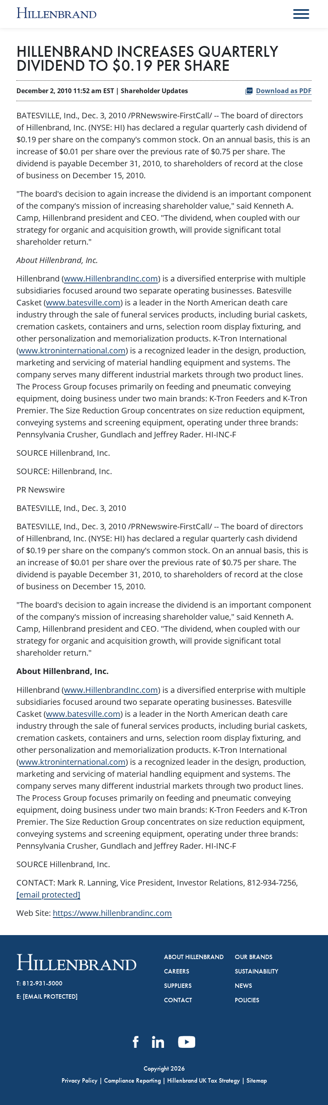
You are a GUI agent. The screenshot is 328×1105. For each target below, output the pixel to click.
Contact (178, 1000)
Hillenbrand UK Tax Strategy (203, 1080)
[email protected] (48, 894)
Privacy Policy (80, 1080)
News (243, 985)
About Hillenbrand (194, 957)
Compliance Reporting (132, 1080)
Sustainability (256, 971)
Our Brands (253, 957)
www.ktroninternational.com (72, 350)
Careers (176, 971)
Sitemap (256, 1080)
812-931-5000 (42, 983)
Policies (247, 1000)
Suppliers (178, 985)
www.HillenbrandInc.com (111, 278)
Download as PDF (284, 90)
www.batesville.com (83, 302)
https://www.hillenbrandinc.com (112, 913)
